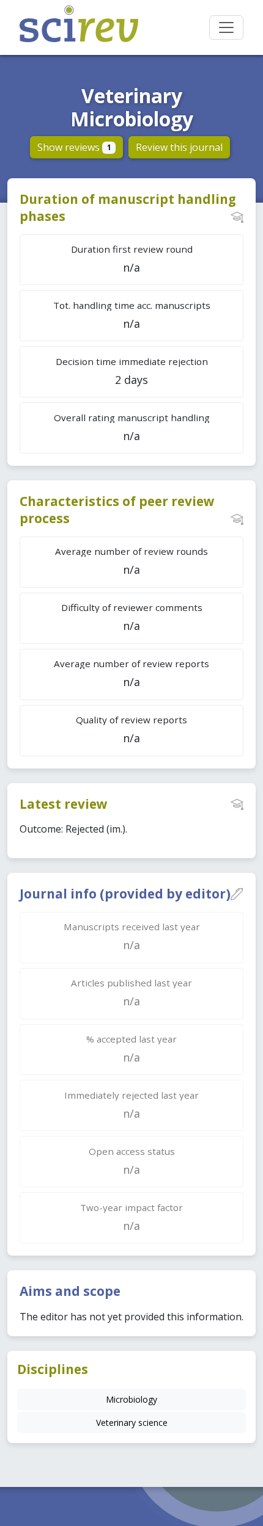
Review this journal (179, 147)
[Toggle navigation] (226, 27)
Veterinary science (132, 1422)
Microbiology (131, 1399)
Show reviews (74, 147)
